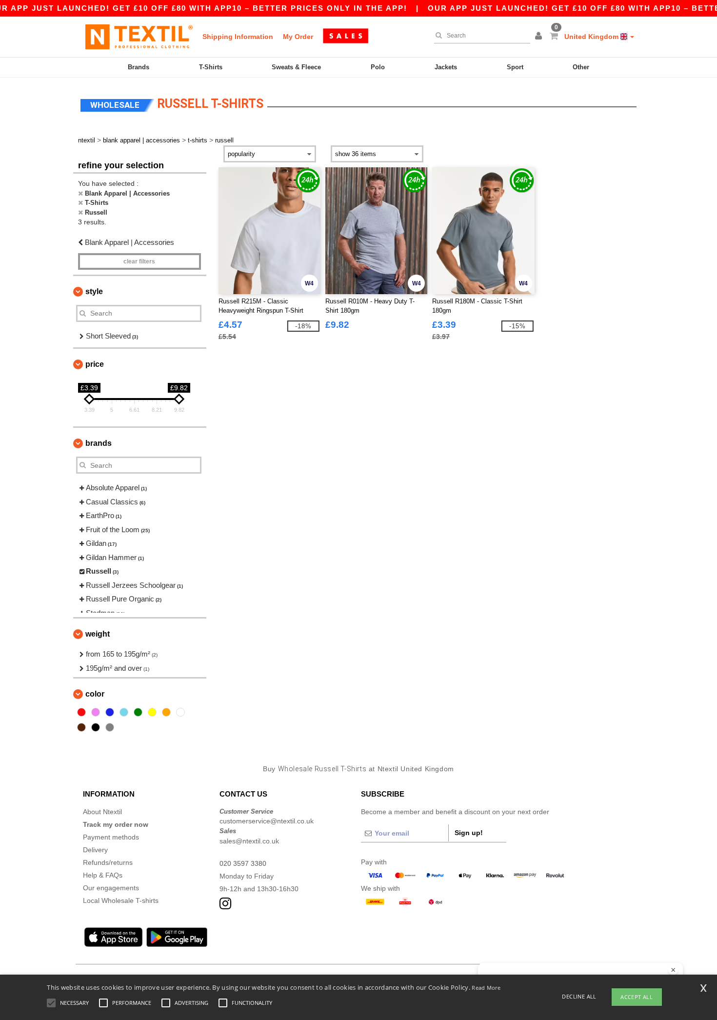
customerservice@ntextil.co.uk (266, 821)
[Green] (138, 712)
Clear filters (139, 261)
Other (581, 67)
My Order (298, 36)
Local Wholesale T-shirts (121, 900)
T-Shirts (210, 67)
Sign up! (469, 833)
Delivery (95, 850)
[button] (540, 36)
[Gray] (109, 727)
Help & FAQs (102, 875)
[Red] (81, 712)
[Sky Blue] (124, 712)
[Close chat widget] (673, 970)
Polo (378, 67)
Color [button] (94, 694)
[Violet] (95, 712)
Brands (138, 67)
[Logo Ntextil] (139, 36)
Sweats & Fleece (296, 67)
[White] (180, 712)
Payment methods (111, 837)
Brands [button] (98, 443)
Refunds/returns (108, 862)
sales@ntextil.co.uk (249, 841)
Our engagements (111, 888)
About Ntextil (102, 812)
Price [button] (94, 364)
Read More (486, 987)
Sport (515, 67)
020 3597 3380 (242, 863)
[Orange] (166, 712)
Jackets (446, 67)
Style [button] (94, 291)
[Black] (95, 727)
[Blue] (109, 712)
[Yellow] (152, 712)
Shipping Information (237, 36)
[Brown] (81, 727)
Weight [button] (97, 634)
